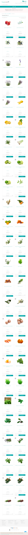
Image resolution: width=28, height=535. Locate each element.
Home (5, 13)
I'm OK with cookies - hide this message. (5, 534)
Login (25, 2)
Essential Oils (9, 13)
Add (9, 37)
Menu (13, 6)
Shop (7, 13)
